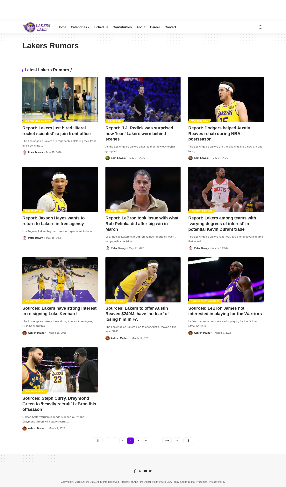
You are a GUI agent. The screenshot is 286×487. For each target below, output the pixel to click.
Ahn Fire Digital (142, 481)
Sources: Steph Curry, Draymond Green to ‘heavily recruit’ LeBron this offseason (59, 404)
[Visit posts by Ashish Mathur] (24, 333)
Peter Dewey (35, 152)
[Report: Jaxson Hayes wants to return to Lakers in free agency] (60, 189)
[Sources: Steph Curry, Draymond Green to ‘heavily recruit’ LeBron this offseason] (60, 369)
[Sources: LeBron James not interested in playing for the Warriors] (226, 279)
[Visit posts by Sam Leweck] (107, 158)
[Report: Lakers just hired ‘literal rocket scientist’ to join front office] (60, 99)
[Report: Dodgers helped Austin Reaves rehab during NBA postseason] (226, 99)
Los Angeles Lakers (37, 121)
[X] (139, 471)
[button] (261, 27)
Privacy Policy (217, 481)
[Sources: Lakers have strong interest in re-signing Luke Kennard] (60, 279)
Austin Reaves (199, 121)
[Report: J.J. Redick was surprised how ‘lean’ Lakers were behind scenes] (143, 99)
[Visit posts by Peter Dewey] (24, 152)
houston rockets (202, 211)
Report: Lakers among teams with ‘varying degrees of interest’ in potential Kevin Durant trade (222, 224)
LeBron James (116, 211)
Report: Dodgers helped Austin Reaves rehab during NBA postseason (219, 133)
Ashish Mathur (37, 332)
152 (167, 440)
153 (177, 440)
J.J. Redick (114, 121)
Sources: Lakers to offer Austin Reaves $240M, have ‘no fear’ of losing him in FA (137, 314)
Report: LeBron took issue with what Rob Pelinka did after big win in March (141, 224)
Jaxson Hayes (33, 211)
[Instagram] (150, 471)
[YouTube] (145, 471)
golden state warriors (205, 301)
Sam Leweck (118, 157)
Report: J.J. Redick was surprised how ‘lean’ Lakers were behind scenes (139, 133)
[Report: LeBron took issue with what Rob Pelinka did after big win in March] (143, 189)
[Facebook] (135, 471)
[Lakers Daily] (36, 27)
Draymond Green (35, 391)
